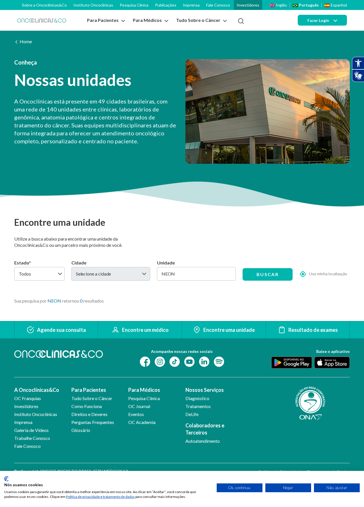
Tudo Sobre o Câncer (91, 398)
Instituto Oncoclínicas (93, 5)
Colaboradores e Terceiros (204, 429)
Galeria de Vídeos (31, 430)
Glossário (80, 430)
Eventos (136, 414)
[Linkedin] (204, 361)
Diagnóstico (197, 398)
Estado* (22, 262)
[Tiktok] (174, 361)
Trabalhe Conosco (32, 438)
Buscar (268, 274)
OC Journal (139, 406)
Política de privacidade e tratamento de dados (100, 496)
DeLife (191, 414)
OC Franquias (27, 398)
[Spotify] (219, 361)
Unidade (166, 262)
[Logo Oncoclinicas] (41, 20)
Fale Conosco (218, 5)
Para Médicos (144, 390)
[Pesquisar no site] (240, 21)
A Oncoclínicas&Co (36, 390)
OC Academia (142, 422)
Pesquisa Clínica (134, 5)
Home (26, 41)
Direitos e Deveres (89, 414)
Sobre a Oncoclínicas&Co (44, 5)
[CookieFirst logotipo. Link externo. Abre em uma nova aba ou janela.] (6, 478)
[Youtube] (189, 361)
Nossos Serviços (204, 390)
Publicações (165, 5)
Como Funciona (86, 406)
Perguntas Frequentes (92, 422)
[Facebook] (145, 361)
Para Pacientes (88, 390)
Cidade (78, 262)
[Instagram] (160, 361)
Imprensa (191, 5)
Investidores (248, 5)
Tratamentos (198, 406)
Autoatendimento (202, 441)
